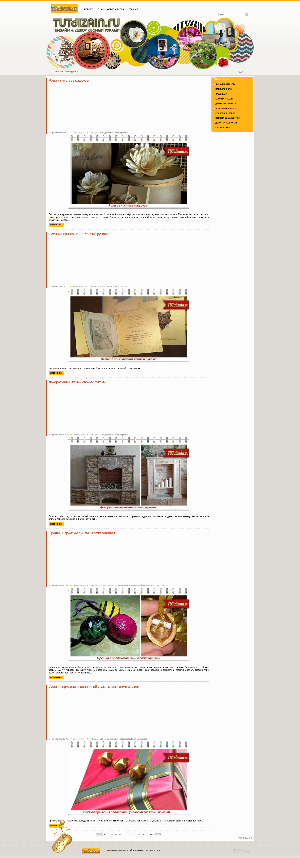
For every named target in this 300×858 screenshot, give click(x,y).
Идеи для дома (106, 133)
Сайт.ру (64, 8)
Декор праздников (122, 585)
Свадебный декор (121, 286)
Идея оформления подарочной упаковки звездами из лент (94, 687)
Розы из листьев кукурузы (69, 80)
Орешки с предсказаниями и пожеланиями (82, 533)
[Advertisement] (129, 107)
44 (135, 835)
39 (115, 835)
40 (119, 835)
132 (151, 835)
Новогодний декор (139, 585)
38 (111, 835)
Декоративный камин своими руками (77, 382)
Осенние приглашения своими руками (78, 234)
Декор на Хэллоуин (156, 585)
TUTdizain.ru (56, 72)
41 (123, 835)
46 (143, 835)
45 (139, 835)
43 (131, 835)
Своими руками (71, 72)
